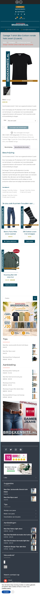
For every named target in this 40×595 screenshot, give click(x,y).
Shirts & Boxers (22, 137)
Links (5, 477)
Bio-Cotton (19, 139)
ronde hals (34, 139)
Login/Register (21, 11)
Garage (8, 99)
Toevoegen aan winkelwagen (18, 127)
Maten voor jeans (9, 514)
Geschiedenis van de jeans (12, 517)
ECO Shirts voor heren (23, 42)
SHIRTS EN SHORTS (20, 9)
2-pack (13, 139)
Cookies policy (6, 588)
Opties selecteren (11, 241)
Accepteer (6, 592)
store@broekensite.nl (29, 29)
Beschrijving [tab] (8, 147)
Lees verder (29, 241)
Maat (5, 120)
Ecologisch (12, 42)
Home (4, 42)
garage (28, 139)
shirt (3, 141)
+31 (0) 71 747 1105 (13, 29)
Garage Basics (13, 137)
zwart (7, 141)
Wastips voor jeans (10, 510)
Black (24, 139)
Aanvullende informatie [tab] (22, 147)
